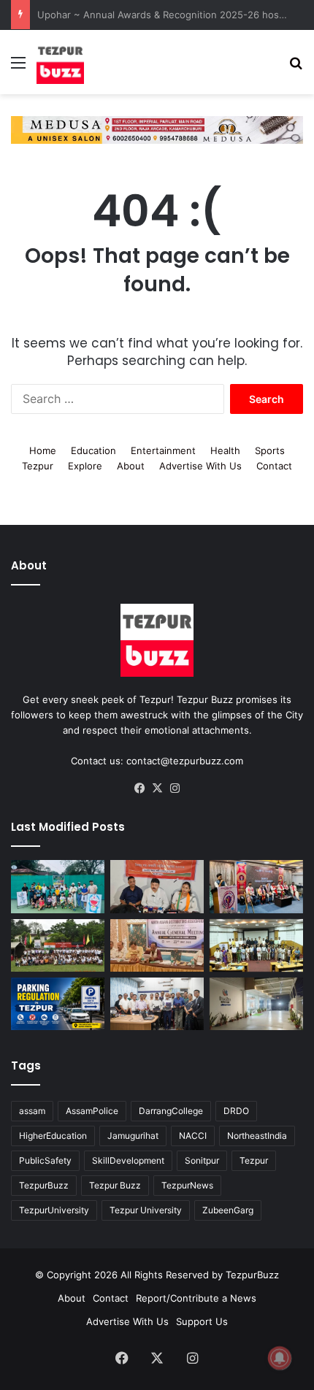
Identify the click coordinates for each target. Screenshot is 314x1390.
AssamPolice (92, 1107)
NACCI (193, 1132)
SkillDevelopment (128, 1157)
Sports (270, 447)
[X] (157, 785)
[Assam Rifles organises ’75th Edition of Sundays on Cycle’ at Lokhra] (57, 942)
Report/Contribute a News (196, 1295)
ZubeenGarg (227, 1207)
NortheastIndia (257, 1132)
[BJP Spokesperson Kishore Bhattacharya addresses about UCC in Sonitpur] (157, 883)
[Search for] (295, 67)
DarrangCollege (171, 1107)
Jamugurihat (132, 1132)
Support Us (202, 1318)
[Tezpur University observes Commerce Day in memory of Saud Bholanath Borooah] (256, 942)
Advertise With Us (200, 463)
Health (225, 447)
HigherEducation (53, 1132)
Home (42, 447)
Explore (85, 463)
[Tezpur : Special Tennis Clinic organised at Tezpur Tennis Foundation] (57, 883)
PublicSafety (45, 1157)
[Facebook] (139, 785)
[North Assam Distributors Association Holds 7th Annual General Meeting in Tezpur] (157, 942)
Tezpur (37, 463)
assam (32, 1107)
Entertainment (163, 447)
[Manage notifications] (279, 1358)
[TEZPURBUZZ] (60, 62)
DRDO (236, 1107)
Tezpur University (146, 1207)
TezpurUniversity (54, 1207)
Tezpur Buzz (115, 1182)
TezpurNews (187, 1182)
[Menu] (18, 67)
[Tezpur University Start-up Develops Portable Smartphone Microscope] (157, 1001)
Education (93, 447)
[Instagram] (174, 785)
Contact (274, 463)
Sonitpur (202, 1157)
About (131, 463)
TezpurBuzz (44, 1182)
